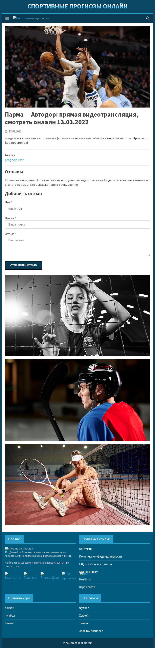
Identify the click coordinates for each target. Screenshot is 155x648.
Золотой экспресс (91, 631)
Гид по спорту (88, 572)
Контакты (85, 549)
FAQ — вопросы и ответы (95, 564)
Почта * (10, 218)
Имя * (9, 202)
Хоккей (9, 608)
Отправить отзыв (23, 265)
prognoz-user (14, 160)
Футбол (10, 616)
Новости (85, 579)
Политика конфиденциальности (100, 557)
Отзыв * (11, 234)
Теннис (9, 623)
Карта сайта (87, 587)
